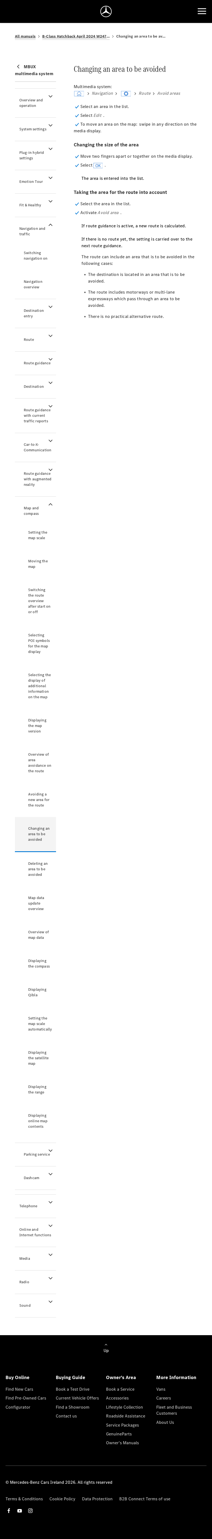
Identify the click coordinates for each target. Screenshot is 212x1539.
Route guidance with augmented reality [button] (38, 479)
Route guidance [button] (37, 363)
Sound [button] (25, 1305)
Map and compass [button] (31, 510)
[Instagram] (30, 1510)
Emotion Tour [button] (31, 181)
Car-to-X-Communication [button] (38, 447)
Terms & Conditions (24, 1499)
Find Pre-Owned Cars (26, 1398)
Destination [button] (34, 386)
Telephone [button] (28, 1206)
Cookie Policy (62, 1499)
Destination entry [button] (34, 313)
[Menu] (202, 11)
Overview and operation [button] (31, 102)
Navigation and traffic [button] (32, 231)
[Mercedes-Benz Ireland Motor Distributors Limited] (106, 11)
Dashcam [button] (31, 1177)
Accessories (117, 1398)
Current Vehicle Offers (77, 1398)
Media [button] (24, 1258)
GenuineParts (119, 1434)
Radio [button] (24, 1282)
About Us (165, 1422)
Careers (163, 1398)
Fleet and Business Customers (174, 1410)
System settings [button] (32, 129)
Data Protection (97, 1499)
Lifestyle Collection (124, 1407)
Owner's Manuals (122, 1443)
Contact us (66, 1416)
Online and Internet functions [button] (35, 1232)
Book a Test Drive (72, 1389)
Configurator (18, 1407)
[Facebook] (9, 1510)
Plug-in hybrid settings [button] (31, 155)
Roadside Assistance (125, 1416)
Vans (160, 1389)
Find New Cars (19, 1389)
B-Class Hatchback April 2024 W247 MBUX (76, 36)
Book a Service (120, 1389)
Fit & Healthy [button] (30, 205)
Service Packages (122, 1425)
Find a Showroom (72, 1407)
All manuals (25, 36)
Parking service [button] (37, 1154)
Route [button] (29, 339)
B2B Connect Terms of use (144, 1499)
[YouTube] (19, 1510)
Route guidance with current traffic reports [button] (37, 415)
